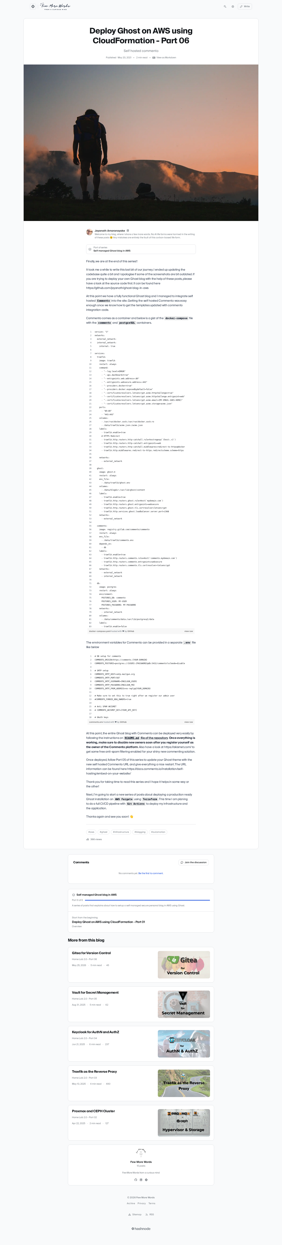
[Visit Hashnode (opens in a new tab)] (141, 1228)
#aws (91, 832)
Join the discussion (196, 862)
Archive (131, 1203)
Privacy (142, 1203)
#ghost (103, 832)
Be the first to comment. (150, 873)
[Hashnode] (146, 1180)
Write (247, 6)
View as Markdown (166, 57)
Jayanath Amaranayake (110, 231)
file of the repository (146, 737)
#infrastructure (121, 832)
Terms (152, 1203)
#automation (158, 832)
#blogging (140, 832)
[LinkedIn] (127, 230)
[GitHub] (135, 1180)
